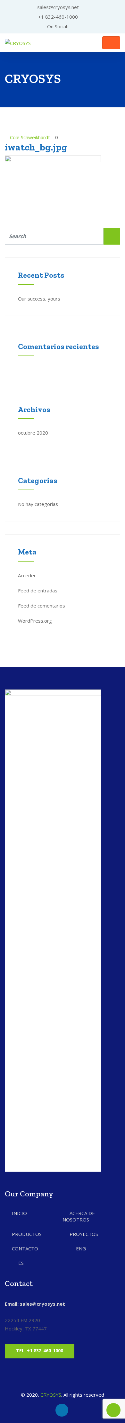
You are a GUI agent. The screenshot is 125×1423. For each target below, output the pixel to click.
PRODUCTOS (27, 1234)
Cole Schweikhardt (30, 137)
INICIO (19, 1213)
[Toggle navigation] (111, 42)
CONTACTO (25, 1248)
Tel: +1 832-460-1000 (39, 1350)
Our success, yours (39, 298)
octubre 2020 (33, 432)
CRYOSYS (50, 1394)
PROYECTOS (84, 1234)
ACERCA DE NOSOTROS (79, 1216)
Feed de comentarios (41, 605)
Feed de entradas (37, 590)
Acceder (27, 575)
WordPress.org (35, 620)
